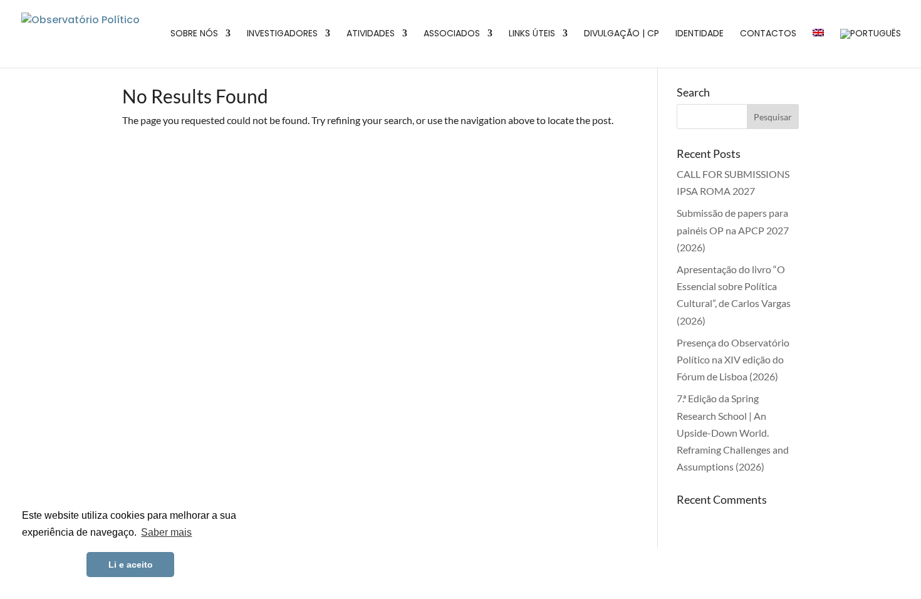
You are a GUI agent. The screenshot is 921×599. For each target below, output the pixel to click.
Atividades (370, 34)
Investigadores (282, 34)
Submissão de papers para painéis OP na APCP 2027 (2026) (733, 230)
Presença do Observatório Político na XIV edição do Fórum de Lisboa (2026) (733, 359)
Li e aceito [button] (130, 565)
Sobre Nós (194, 34)
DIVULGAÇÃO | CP (621, 34)
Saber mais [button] (166, 532)
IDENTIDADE (699, 34)
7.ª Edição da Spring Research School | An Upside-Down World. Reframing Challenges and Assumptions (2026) (733, 432)
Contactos (768, 34)
